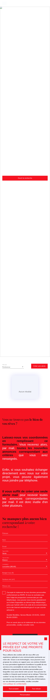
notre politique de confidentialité (14, 684)
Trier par (4, 364)
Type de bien (5, 557)
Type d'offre (5, 551)
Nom (4, 540)
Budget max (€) (8, 573)
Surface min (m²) (8, 579)
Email (4, 546)
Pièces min (6, 586)
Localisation (5, 564)
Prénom (5, 533)
